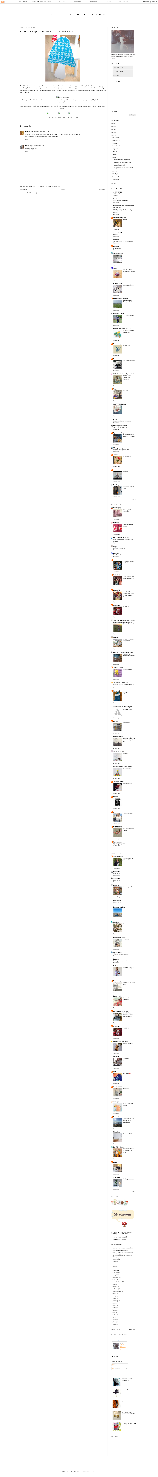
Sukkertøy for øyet (118, 751)
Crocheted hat (116, 1259)
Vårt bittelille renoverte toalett (129, 983)
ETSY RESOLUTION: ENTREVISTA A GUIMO (129, 1150)
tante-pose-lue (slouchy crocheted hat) (123, 1248)
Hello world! (116, 873)
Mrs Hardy (116, 1177)
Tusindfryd (116, 575)
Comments (116, 1368)
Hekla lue (115, 1261)
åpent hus (116, 637)
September (115, 146)
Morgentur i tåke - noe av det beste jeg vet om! (129, 739)
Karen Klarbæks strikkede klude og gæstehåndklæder (128, 1014)
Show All (134, 499)
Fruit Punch (116, 234)
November (115, 140)
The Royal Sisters (118, 782)
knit (114, 1284)
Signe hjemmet (117, 842)
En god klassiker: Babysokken (127, 510)
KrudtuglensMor (118, 1117)
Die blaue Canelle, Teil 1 (119, 548)
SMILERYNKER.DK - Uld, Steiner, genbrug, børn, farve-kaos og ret (124, 621)
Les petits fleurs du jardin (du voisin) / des (123, 685)
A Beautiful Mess (118, 233)
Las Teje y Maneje (118, 1147)
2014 (112, 123)
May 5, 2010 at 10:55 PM (37, 145)
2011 (112, 132)
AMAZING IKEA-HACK (120, 428)
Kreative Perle (117, 996)
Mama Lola (116, 1132)
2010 (112, 135)
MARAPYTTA (117, 1087)
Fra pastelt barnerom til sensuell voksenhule (129, 435)
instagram (115, 1319)
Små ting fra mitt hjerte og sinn (122, 766)
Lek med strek (126, 345)
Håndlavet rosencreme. (129, 360)
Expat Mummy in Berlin (120, 298)
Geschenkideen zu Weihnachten (127, 998)
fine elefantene (82, 90)
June (113, 154)
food (114, 1293)
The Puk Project (118, 667)
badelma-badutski (118, 199)
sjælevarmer (125, 1401)
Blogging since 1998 (128, 562)
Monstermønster (118, 856)
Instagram (118, 67)
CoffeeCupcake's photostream (123, 1347)
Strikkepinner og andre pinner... (122, 706)
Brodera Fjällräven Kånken (128, 525)
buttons (115, 1315)
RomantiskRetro (118, 736)
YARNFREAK (117, 827)
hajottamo (116, 1056)
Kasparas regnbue (118, 981)
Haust (115, 1162)
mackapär (116, 1102)
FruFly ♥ (115, 419)
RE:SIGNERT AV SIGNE (121, 538)
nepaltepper (116, 605)
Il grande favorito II (128, 813)
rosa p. (115, 546)
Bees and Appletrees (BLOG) (121, 329)
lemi (114, 1072)
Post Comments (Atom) (33, 193)
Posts (115, 1365)
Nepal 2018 (126, 607)
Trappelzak (126, 693)
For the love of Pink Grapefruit (128, 1104)
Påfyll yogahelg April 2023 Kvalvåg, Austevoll (123, 540)
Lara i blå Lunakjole (128, 967)
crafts (114, 1279)
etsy (114, 1312)
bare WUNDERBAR (119, 404)
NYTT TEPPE (126, 723)
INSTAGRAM (123, 2)
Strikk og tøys (117, 508)
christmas (115, 1289)
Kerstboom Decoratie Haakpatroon (128, 331)
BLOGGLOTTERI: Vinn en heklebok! (129, 1424)
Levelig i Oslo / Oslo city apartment (128, 640)
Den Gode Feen (93, 86)
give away (115, 1301)
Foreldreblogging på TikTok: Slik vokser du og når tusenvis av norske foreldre (123, 211)
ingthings (116, 922)
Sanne (27, 146)
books (114, 1310)
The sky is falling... (128, 783)
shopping (115, 1272)
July (113, 151)
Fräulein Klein (117, 283)
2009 (112, 183)
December (115, 137)
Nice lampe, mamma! (128, 1179)
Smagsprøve (126, 1088)
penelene (115, 812)
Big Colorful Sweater (128, 315)
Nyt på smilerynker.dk (129, 624)
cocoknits (116, 470)
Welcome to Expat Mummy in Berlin (127, 301)
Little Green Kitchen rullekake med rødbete (129, 270)
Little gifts (125, 391)
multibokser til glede (119, 165)
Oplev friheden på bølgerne (120, 200)
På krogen (116, 553)
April (114, 171)
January (114, 179)
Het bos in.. (126, 924)
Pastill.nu (116, 523)
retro (114, 1303)
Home (63, 189)
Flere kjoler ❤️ (127, 1073)
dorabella (116, 240)
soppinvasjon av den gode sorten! (123, 168)
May (113, 157)
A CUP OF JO (117, 192)
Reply (26, 139)
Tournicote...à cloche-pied (120, 683)
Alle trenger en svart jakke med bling (128, 859)
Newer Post (23, 189)
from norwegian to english (120, 1237)
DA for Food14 (117, 248)
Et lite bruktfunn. (127, 768)
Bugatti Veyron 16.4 (118, 902)
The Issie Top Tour (128, 1043)
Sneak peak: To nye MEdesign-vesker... (128, 708)
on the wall (125, 1390)
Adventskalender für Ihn (128, 286)
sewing (114, 1286)
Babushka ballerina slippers (120, 1250)
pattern (114, 1305)
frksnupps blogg (118, 448)
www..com (119, 1341)
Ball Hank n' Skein (118, 313)
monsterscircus (117, 952)
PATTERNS (63, 2)
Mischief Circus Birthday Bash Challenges (127, 377)
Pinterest (118, 75)
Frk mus (115, 359)
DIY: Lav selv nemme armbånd (128, 829)
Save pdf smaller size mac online (122, 421)
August (114, 149)
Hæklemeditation (127, 669)
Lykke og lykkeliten (119, 907)
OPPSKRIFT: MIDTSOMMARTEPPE (129, 655)
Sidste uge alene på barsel (120, 961)
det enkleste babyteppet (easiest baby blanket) (123, 1255)
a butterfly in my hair (119, 218)
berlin (114, 1308)
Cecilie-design (117, 344)
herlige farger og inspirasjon (122, 159)
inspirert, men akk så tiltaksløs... (123, 162)
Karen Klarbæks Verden (120, 1011)
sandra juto (116, 560)
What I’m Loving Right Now (121, 954)
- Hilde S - (116, 455)
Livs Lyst (116, 885)
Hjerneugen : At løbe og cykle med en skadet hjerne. (128, 1120)
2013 (112, 126)
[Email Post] (76, 117)
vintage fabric (116, 1291)
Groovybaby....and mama (120, 1041)
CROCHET (77, 2)
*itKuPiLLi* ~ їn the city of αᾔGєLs (124, 374)
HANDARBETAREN (119, 937)
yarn (114, 1296)
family (114, 1275)
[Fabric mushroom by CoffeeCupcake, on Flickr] (63, 97)
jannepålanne (117, 900)
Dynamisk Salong (118, 433)
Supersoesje (116, 691)
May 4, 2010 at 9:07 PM (42, 131)
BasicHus (116, 246)
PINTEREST (93, 2)
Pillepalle (115, 721)
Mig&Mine (116, 878)
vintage (114, 1324)
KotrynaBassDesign (86, 1471)
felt (113, 1317)
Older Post (102, 189)
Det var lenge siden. (128, 887)
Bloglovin (118, 71)
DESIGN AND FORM (120, 426)
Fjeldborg (116, 485)
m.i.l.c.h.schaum (79, 14)
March (114, 174)
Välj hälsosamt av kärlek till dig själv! (123, 241)
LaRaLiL (116, 966)
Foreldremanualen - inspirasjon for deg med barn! (123, 206)
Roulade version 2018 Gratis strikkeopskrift (129, 577)
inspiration (115, 1277)
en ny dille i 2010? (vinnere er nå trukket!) (128, 1413)
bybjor (115, 389)
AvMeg (115, 268)
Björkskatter (126, 939)
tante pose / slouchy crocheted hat (127, 1379)
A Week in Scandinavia (119, 194)
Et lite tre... (126, 753)
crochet (114, 1270)
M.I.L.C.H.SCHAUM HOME (42, 2)
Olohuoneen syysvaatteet (126, 1059)
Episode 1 (125, 471)
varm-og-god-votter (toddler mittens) (123, 1253)
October (114, 143)
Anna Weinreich (118, 253)
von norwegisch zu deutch (120, 1239)
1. (123, 798)
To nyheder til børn (118, 555)
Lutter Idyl (116, 872)
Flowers (125, 219)
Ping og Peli (116, 590)
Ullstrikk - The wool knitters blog (123, 652)
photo (114, 1322)
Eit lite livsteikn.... (127, 456)
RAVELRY (108, 2)
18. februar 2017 (127, 1134)
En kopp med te (30, 131)
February (115, 177)
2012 (112, 129)
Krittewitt (116, 959)
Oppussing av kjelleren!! (119, 844)
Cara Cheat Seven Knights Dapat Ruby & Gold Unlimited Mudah (128, 594)
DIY (114, 1298)
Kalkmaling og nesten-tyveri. (129, 487)
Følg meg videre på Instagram (121, 449)
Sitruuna (116, 797)
